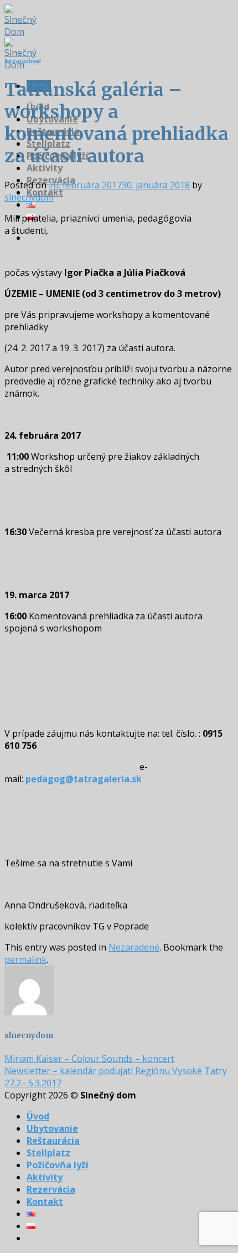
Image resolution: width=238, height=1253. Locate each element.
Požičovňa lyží (58, 1165)
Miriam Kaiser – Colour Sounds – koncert (89, 1058)
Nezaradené (22, 61)
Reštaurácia (53, 1140)
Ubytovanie (52, 1128)
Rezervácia (51, 1189)
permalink (25, 959)
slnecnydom (29, 197)
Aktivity (45, 168)
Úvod (38, 1116)
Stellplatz (48, 1153)
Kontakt (45, 1201)
